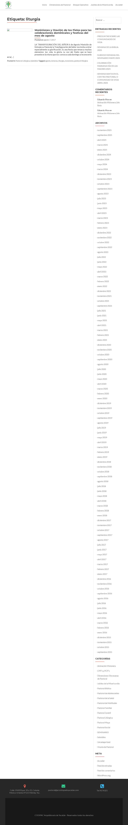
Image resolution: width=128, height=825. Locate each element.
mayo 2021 (102, 320)
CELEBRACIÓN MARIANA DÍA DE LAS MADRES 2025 (107, 66)
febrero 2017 (103, 569)
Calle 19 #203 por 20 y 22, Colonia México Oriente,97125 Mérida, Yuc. (24, 791)
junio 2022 (101, 262)
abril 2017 (101, 559)
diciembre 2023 (104, 174)
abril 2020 (101, 384)
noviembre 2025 (104, 130)
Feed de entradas (104, 765)
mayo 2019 (102, 437)
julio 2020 (101, 369)
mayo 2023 (102, 208)
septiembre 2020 (104, 359)
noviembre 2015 (104, 642)
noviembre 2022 (104, 237)
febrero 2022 (103, 281)
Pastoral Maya (103, 722)
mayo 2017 (102, 554)
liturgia (61, 61)
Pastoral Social (103, 727)
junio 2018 (101, 491)
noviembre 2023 (104, 179)
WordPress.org (103, 775)
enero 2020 (102, 398)
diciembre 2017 (104, 520)
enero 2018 (102, 515)
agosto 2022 (102, 252)
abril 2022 (101, 271)
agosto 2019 (102, 423)
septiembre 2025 (104, 135)
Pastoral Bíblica (104, 688)
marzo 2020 (102, 388)
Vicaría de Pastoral (105, 747)
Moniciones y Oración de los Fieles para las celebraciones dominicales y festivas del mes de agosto (63, 33)
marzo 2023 (102, 218)
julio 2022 (101, 257)
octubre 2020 (103, 354)
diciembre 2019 (104, 403)
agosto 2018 (102, 481)
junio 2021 (101, 315)
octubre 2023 (103, 184)
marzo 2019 (102, 447)
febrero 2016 (103, 627)
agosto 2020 (102, 364)
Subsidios (34, 61)
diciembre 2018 (104, 462)
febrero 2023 (103, 223)
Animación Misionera (106, 666)
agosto (47, 61)
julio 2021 (101, 310)
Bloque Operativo (80, 5)
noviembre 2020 (104, 349)
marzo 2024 (102, 169)
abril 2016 (101, 618)
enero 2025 (102, 149)
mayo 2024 (102, 164)
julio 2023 (101, 198)
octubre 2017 (103, 530)
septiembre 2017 (104, 535)
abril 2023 (101, 213)
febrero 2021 (103, 335)
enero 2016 (102, 632)
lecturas (54, 61)
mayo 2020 (102, 379)
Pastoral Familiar (104, 708)
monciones (69, 61)
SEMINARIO (103, 732)
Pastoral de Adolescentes (108, 693)
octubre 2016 (103, 588)
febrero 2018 (103, 510)
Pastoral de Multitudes (107, 703)
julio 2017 (101, 544)
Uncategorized (103, 742)
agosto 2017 (102, 540)
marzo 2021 (102, 330)
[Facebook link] (64, 809)
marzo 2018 (102, 505)
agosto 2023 (102, 193)
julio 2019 (101, 427)
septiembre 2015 (104, 652)
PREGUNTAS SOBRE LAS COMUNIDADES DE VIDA (108, 39)
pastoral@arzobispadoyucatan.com (63, 790)
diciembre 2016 (104, 579)
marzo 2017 (102, 564)
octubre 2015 (103, 647)
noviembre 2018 (104, 466)
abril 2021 (101, 325)
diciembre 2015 (104, 637)
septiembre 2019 (104, 418)
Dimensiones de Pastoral (59, 5)
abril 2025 (101, 140)
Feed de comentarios (106, 770)
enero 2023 (102, 227)
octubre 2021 (103, 301)
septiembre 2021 (104, 306)
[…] (12, 57)
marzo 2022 (102, 276)
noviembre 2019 (104, 408)
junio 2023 (101, 203)
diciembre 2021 (104, 291)
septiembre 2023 (104, 188)
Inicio (44, 5)
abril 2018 (101, 501)
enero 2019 (102, 457)
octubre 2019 (103, 413)
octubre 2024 (103, 159)
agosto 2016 (102, 598)
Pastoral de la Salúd (105, 698)
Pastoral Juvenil (104, 713)
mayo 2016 (102, 613)
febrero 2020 (103, 393)
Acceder (119, 5)
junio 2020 (101, 374)
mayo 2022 (102, 266)
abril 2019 (101, 442)
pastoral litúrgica (81, 61)
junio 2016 (101, 608)
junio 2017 (101, 549)
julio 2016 (101, 603)
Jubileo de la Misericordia (102, 5)
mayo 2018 (102, 496)
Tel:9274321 (102, 790)
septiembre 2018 (104, 476)
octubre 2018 (103, 471)
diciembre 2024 (104, 154)
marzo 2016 (102, 623)
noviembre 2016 (104, 584)
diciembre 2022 (104, 232)
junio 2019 (101, 432)
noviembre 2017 (104, 525)
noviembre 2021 (104, 296)
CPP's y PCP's (103, 671)
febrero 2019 (103, 452)
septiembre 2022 (104, 247)
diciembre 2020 (104, 345)
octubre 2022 (103, 242)
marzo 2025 (102, 145)
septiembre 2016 (104, 593)
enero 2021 (102, 340)
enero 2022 (102, 286)
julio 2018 (101, 486)
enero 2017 (102, 574)
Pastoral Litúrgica (23, 61)
